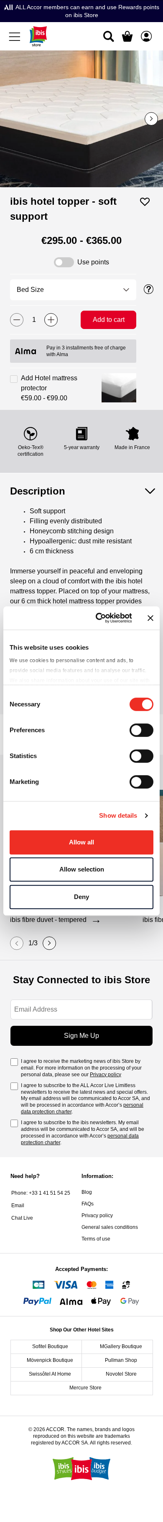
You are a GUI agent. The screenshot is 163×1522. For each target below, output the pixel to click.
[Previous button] (16, 943)
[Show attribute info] (148, 289)
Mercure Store (85, 1388)
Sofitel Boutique (50, 1346)
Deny (81, 896)
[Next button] (49, 943)
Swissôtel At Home (50, 1374)
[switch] (141, 731)
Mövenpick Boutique (50, 1360)
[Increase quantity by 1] (51, 320)
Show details (118, 815)
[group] (81, 118)
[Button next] (151, 119)
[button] (119, 388)
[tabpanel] (81, 572)
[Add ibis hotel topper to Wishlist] (145, 201)
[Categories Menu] (16, 36)
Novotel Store (121, 1374)
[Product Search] (108, 36)
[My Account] (146, 36)
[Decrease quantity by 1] (16, 320)
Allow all (81, 842)
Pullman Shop (121, 1360)
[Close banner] (150, 618)
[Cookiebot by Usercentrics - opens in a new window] (99, 618)
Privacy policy (105, 1074)
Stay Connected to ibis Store (81, 979)
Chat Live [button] (22, 1218)
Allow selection (81, 869)
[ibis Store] (38, 36)
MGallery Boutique (121, 1346)
